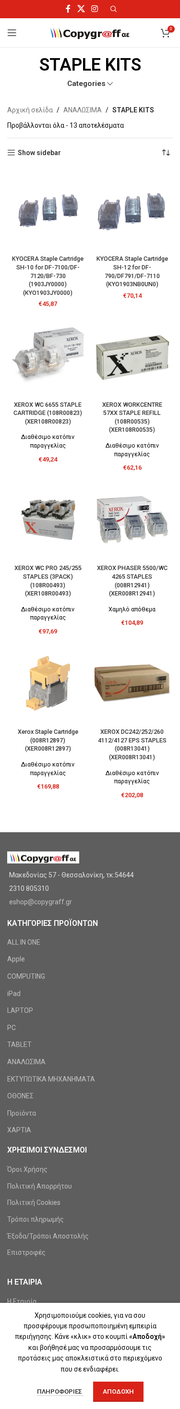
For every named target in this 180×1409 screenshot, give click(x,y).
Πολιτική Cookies (33, 1202)
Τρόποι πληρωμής (35, 1219)
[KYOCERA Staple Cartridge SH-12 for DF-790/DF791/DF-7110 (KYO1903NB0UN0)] (132, 210)
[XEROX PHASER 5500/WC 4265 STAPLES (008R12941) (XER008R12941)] (132, 519)
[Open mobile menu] (12, 32)
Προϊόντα (21, 1113)
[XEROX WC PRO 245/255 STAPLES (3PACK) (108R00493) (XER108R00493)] (48, 519)
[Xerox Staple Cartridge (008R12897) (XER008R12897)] (48, 683)
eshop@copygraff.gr (40, 902)
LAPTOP (20, 1010)
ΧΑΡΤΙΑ (19, 1130)
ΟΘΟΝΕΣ (20, 1096)
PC (11, 1028)
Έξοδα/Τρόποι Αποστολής (48, 1236)
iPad (14, 993)
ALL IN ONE (23, 942)
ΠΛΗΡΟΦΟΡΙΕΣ (60, 1391)
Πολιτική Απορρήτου (39, 1186)
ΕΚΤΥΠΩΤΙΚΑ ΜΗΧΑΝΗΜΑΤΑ (51, 1079)
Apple (16, 959)
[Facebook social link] (68, 8)
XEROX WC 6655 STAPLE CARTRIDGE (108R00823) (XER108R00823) (47, 413)
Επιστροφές (26, 1252)
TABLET (19, 1044)
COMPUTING (26, 976)
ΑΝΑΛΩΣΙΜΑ (82, 110)
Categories (86, 83)
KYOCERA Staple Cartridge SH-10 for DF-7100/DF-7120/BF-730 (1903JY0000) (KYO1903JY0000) (48, 275)
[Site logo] (90, 32)
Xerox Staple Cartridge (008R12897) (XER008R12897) (48, 740)
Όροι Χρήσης (27, 1169)
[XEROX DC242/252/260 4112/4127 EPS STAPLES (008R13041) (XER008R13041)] (132, 683)
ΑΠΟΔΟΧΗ (118, 1391)
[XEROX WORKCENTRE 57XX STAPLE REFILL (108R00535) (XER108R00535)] (132, 356)
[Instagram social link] (94, 8)
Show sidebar (39, 153)
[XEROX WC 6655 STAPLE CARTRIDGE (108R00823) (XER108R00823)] (48, 356)
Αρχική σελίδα (30, 110)
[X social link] (81, 8)
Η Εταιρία (21, 1301)
